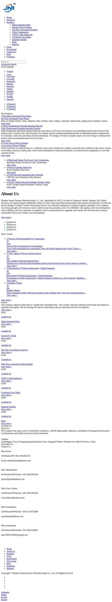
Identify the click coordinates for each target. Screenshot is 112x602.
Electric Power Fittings (22, 27)
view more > (6, 310)
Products (10, 22)
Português (11, 81)
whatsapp (5, 592)
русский (10, 79)
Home (9, 17)
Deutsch (10, 99)
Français (10, 86)
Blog (9, 54)
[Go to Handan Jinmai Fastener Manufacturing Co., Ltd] (9, 13)
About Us (11, 20)
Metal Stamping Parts (21, 25)
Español (10, 91)
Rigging (15, 44)
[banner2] (11, 106)
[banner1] (11, 104)
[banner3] (11, 109)
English (10, 71)
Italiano (10, 84)
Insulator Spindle (19, 39)
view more (5, 123)
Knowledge (12, 49)
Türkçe (10, 89)
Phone (4, 595)
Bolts (14, 42)
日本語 (10, 96)
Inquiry (4, 599)
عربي (9, 74)
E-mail (4, 597)
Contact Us (11, 52)
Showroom (11, 561)
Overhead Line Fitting (21, 37)
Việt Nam (11, 76)
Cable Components (20, 32)
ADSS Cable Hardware (22, 34)
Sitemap (10, 568)
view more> (6, 217)
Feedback (11, 57)
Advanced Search (8, 64)
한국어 (10, 94)
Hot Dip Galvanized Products (25, 30)
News (9, 47)
